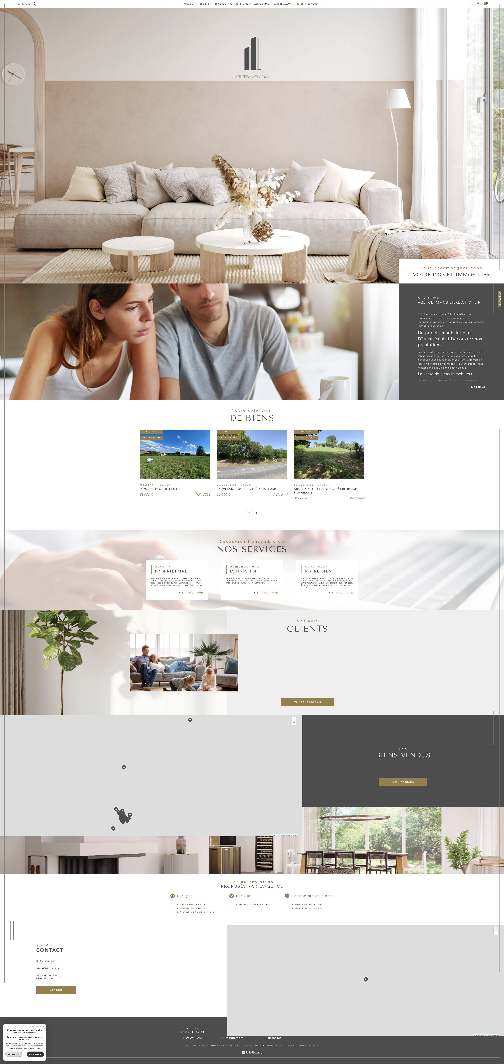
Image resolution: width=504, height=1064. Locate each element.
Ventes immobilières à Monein (254, 904)
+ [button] (294, 718)
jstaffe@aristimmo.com (49, 968)
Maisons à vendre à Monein (193, 904)
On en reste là (35, 1027)
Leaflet (274, 835)
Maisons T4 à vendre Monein (309, 904)
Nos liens (291, 1045)
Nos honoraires (245, 1045)
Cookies (314, 1045)
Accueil (188, 4)
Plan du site (258, 1045)
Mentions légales (272, 1045)
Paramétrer (13, 1054)
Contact (499, 299)
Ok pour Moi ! (35, 1054)
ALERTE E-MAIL (261, 4)
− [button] (294, 722)
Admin (283, 1045)
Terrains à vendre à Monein (193, 908)
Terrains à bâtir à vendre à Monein (197, 912)
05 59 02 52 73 (45, 961)
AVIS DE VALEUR (282, 4)
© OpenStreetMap (283, 835)
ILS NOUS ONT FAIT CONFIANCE (231, 4)
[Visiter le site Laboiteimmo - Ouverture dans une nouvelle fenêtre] (252, 1055)
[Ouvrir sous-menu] (211, 4)
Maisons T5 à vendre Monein (309, 908)
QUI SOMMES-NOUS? (307, 4)
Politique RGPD (303, 1045)
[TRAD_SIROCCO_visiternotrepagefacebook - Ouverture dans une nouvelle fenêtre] (39, 1003)
